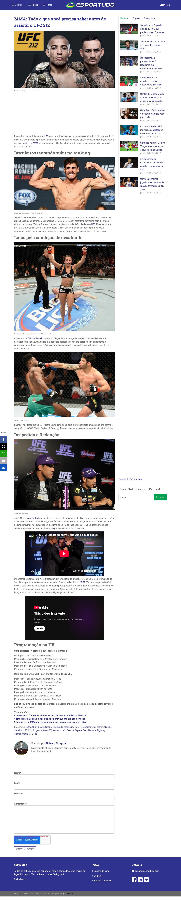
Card (85, 730)
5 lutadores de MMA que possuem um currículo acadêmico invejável (50, 722)
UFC (46, 136)
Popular (136, 18)
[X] (3, 446)
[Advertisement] (64, 113)
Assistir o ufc (59, 730)
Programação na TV (42, 730)
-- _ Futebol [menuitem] (33, 5)
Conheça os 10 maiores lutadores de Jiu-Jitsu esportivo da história (50, 715)
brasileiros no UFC (73, 727)
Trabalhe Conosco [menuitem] (102, 880)
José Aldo (58, 727)
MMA (82, 582)
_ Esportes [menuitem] (17, 5)
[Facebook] (3, 439)
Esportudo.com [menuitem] (101, 871)
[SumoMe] (3, 467)
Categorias (149, 18)
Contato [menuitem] (97, 875)
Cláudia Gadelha (36, 338)
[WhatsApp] (3, 453)
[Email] (3, 460)
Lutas (28, 727)
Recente (124, 18)
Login (162, 5)
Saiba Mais (19, 879)
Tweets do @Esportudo (130, 479)
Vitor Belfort (33, 518)
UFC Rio (33, 733)
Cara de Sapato (74, 730)
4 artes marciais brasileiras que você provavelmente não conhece (49, 718)
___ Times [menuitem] (47, 5)
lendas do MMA (30, 143)
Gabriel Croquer (56, 743)
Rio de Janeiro (44, 727)
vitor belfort (97, 727)
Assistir (87, 727)
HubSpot (70, 894)
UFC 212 (27, 730)
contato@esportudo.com (147, 871)
